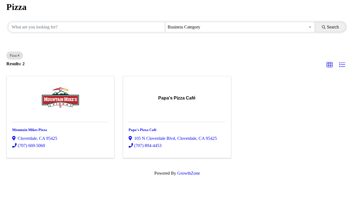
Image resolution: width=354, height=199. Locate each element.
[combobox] (240, 27)
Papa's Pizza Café (143, 130)
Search (333, 27)
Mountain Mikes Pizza (29, 130)
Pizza (13, 55)
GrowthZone (188, 173)
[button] (329, 64)
